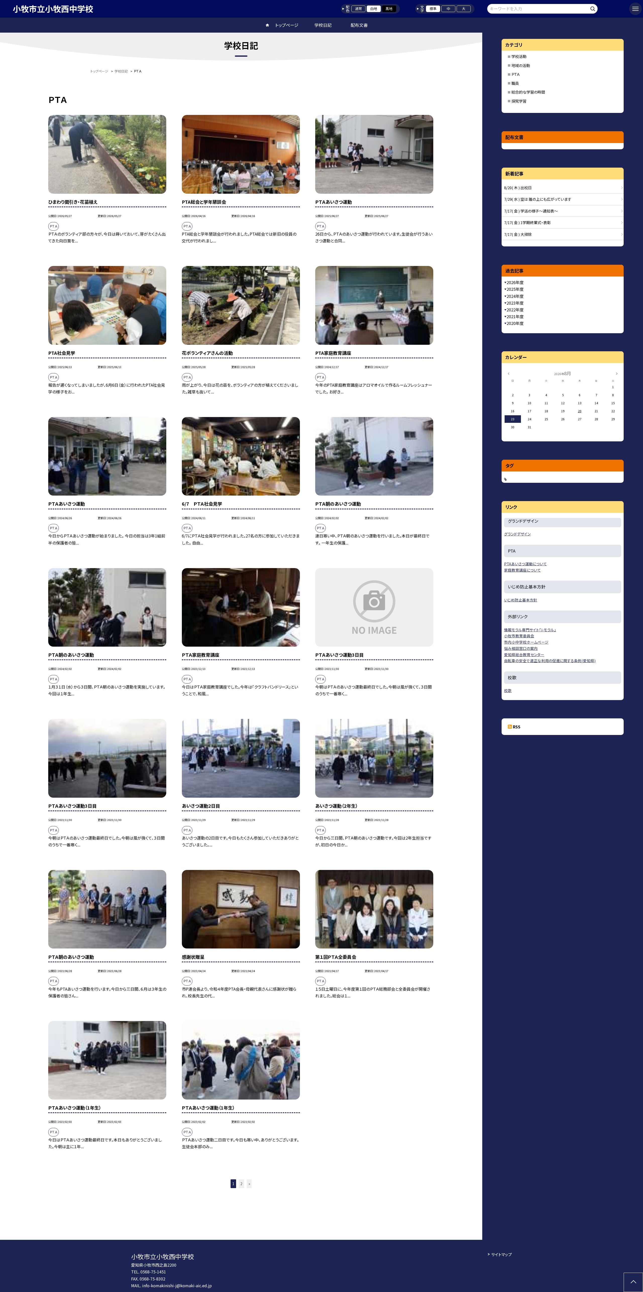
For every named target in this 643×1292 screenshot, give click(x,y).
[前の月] (508, 373)
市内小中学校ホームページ (526, 642)
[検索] (593, 8)
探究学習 (518, 101)
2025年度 (515, 289)
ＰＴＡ (515, 74)
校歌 (508, 690)
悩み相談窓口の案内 (521, 648)
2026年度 (515, 282)
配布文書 (359, 25)
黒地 (389, 8)
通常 (358, 8)
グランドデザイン (517, 533)
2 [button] (241, 1183)
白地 (373, 8)
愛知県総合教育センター (524, 654)
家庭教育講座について (522, 570)
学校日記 (323, 25)
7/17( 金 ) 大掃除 (518, 234)
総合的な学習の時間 (528, 92)
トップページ (286, 25)
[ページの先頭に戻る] (633, 1282)
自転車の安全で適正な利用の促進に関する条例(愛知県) (550, 660)
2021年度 (515, 316)
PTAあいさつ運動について (525, 563)
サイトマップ (501, 1254)
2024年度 (515, 296)
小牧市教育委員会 (519, 635)
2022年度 (515, 310)
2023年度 (515, 303)
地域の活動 (520, 65)
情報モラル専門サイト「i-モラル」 (530, 629)
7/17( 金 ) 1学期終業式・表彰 (527, 222)
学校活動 (518, 56)
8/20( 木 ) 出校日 (518, 187)
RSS (516, 727)
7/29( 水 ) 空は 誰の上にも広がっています (537, 199)
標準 (433, 8)
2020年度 (515, 323)
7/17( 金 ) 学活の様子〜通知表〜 (531, 211)
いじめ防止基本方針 (520, 599)
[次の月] (616, 373)
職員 (515, 83)
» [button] (249, 1183)
